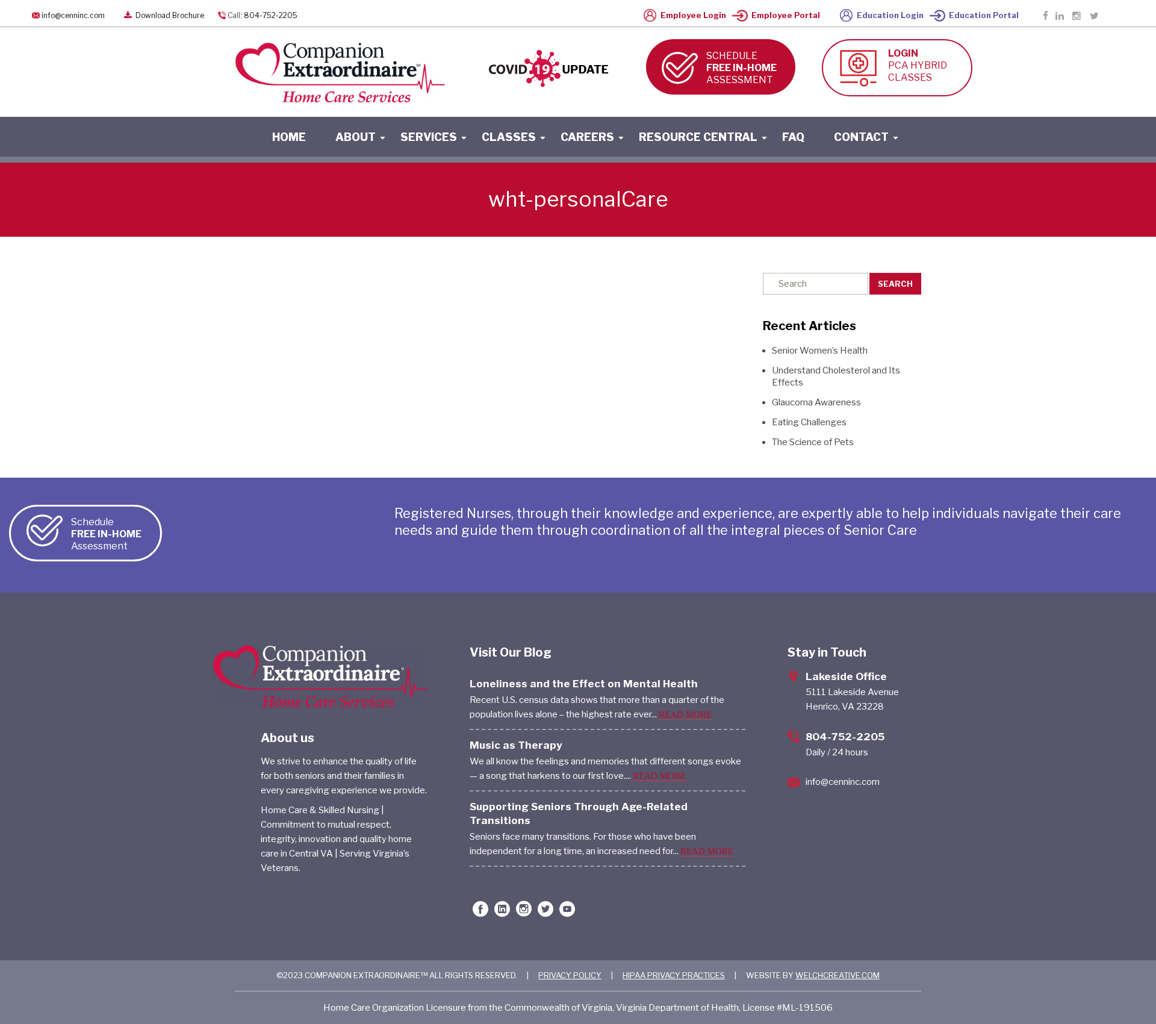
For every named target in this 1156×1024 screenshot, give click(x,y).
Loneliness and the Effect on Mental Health (584, 684)
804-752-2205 (270, 15)
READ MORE (685, 714)
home (289, 137)
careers (587, 137)
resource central (698, 137)
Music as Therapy (516, 745)
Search (895, 284)
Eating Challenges (809, 422)
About (355, 137)
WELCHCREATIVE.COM (837, 975)
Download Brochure (169, 15)
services (428, 137)
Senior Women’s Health (820, 350)
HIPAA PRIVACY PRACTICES (674, 975)
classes (509, 137)
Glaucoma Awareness (816, 402)
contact (861, 137)
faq (793, 137)
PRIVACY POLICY (569, 975)
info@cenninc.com (73, 15)
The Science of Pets (813, 442)
